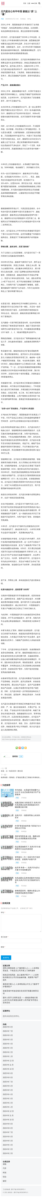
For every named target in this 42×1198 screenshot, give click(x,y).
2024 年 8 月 (8, 1128)
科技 (4, 1173)
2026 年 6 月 (8, 1035)
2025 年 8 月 (8, 1077)
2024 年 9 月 (8, 1124)
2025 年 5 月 (8, 1090)
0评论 (29, 19)
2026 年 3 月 (8, 1048)
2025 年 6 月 (8, 1086)
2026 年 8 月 (8, 1027)
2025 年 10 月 (8, 1069)
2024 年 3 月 (8, 1149)
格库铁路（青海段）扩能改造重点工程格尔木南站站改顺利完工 (21, 777)
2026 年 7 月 (8, 1031)
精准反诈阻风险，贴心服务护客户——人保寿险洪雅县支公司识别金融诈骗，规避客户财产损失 (21, 977)
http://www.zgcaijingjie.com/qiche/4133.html (16, 739)
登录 (24, 3)
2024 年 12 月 (8, 1111)
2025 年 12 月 (8, 1061)
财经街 (15, 756)
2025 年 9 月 (8, 1073)
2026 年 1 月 (8, 1056)
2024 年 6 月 (8, 1137)
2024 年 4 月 (8, 1145)
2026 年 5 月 (8, 1040)
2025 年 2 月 (8, 1103)
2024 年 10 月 (8, 1120)
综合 (4, 1177)
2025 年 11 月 (8, 1065)
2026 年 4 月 (8, 1044)
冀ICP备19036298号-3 (18, 1189)
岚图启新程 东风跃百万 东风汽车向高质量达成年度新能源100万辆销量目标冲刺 (28, 805)
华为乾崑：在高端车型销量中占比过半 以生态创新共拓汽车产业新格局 (27, 792)
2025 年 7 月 (8, 1082)
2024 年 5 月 (8, 1141)
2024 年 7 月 (8, 1132)
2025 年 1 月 (8, 1107)
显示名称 (4, 937)
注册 (28, 3)
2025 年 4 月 (8, 1094)
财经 (4, 1181)
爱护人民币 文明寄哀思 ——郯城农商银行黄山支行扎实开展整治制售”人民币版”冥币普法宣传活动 (20, 1000)
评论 (3, 912)
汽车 (2, 19)
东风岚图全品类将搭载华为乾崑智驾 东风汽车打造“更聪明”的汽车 (27, 880)
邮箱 (3, 947)
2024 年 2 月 (8, 1153)
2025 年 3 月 (8, 1099)
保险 (4, 1164)
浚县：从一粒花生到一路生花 (12, 771)
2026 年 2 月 (8, 1052)
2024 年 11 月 (8, 1115)
